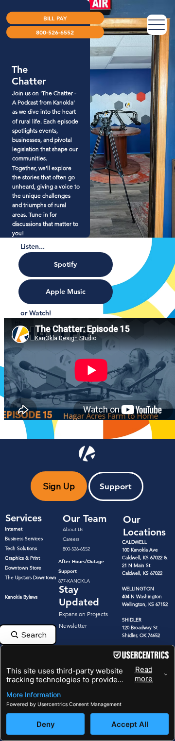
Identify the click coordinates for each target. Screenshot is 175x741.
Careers (71, 539)
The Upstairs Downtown (30, 577)
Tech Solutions (21, 548)
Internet (13, 529)
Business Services (24, 538)
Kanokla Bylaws (21, 597)
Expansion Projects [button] (83, 614)
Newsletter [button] (73, 625)
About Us (73, 529)
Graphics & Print (22, 558)
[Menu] (157, 25)
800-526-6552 (76, 549)
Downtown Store (23, 568)
